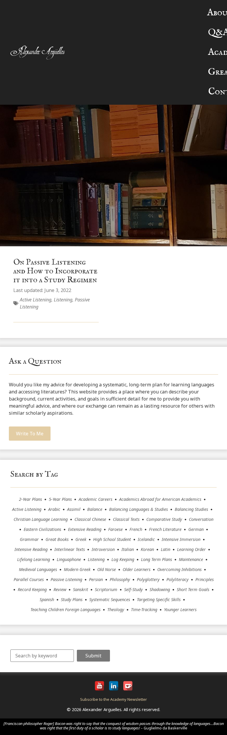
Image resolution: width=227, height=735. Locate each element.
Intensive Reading (31, 549)
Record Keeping (32, 589)
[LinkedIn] (114, 686)
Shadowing (160, 589)
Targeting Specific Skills (159, 599)
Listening (63, 299)
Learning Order (191, 549)
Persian (96, 579)
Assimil (73, 509)
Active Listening (35, 299)
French (135, 529)
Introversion (103, 549)
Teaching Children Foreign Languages (65, 609)
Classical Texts (126, 519)
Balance (94, 509)
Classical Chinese (90, 519)
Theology (115, 609)
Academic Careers (95, 499)
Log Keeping (122, 559)
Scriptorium (106, 589)
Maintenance (191, 559)
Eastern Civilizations (42, 529)
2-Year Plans (30, 499)
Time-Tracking (144, 609)
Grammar (29, 539)
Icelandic (146, 539)
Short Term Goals (193, 589)
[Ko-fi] (128, 686)
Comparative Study (164, 519)
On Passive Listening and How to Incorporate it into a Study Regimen (55, 271)
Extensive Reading (84, 529)
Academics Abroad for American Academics (160, 499)
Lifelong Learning (33, 559)
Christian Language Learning (41, 519)
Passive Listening (66, 579)
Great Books (57, 539)
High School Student (112, 539)
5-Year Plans (60, 499)
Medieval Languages (38, 569)
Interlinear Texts (69, 549)
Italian (127, 549)
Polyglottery (148, 579)
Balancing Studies (191, 509)
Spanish (47, 599)
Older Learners (136, 569)
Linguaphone (69, 559)
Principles (204, 579)
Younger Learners (180, 609)
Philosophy (120, 579)
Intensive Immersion (181, 539)
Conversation (201, 519)
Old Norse (106, 569)
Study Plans (71, 599)
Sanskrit (80, 589)
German (196, 529)
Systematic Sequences (109, 599)
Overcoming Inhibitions (179, 569)
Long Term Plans (156, 559)
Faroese (115, 529)
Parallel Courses (29, 579)
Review (59, 589)
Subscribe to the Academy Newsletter (113, 699)
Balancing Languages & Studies (138, 509)
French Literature (165, 529)
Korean (147, 549)
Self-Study (133, 589)
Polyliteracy (177, 579)
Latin (165, 549)
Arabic (54, 509)
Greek (80, 539)
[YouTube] (99, 686)
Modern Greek (77, 569)
